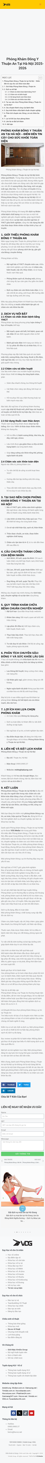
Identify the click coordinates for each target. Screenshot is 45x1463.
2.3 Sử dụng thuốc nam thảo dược (19, 97)
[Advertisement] (22, 32)
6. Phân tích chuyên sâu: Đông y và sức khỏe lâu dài (21, 114)
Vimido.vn (33, 1396)
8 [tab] (30, 1232)
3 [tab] (19, 1232)
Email (3, 1130)
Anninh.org (6, 1388)
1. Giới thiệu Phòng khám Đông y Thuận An (19, 87)
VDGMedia (39, 1456)
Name (3, 1112)
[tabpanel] (22, 1198)
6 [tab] (26, 1232)
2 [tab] (17, 1232)
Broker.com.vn (18, 1388)
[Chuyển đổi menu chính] (40, 4)
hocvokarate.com (23, 1391)
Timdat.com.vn (8, 1391)
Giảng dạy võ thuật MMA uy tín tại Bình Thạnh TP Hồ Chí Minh (22, 1213)
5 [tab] (23, 1232)
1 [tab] (15, 1232)
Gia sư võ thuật (14, 1329)
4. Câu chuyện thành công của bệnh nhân (19, 108)
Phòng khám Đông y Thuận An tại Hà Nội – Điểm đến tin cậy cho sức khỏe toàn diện (22, 82)
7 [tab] (28, 1232)
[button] (3, 1198)
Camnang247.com (9, 1396)
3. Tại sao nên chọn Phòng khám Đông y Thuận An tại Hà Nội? (22, 103)
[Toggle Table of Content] (39, 78)
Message (5, 1139)
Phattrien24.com (23, 1393)
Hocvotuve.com (8, 1393)
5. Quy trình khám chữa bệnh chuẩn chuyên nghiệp (22, 110)
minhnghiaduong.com (23, 770)
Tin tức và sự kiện (15, 1288)
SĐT (2, 1121)
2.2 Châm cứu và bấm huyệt (17, 94)
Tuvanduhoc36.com (17, 1399)
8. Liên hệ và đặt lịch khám (14, 121)
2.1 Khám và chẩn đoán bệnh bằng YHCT (22, 92)
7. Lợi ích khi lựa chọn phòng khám (17, 119)
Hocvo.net (23, 1396)
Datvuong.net (31, 1388)
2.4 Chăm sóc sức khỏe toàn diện (19, 99)
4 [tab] (21, 1232)
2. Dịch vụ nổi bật (10, 89)
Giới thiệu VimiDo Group (18, 1350)
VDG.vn (5, 1399)
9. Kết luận (9, 124)
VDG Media (15, 830)
